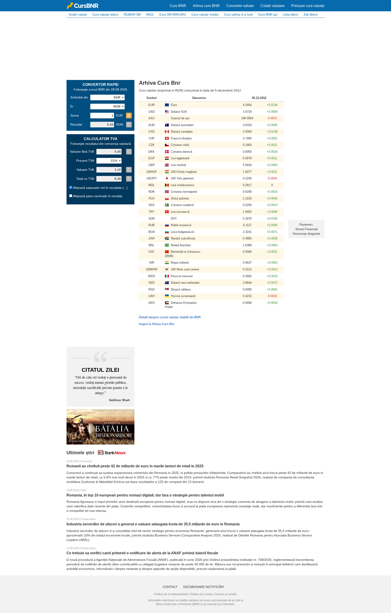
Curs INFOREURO (172, 14)
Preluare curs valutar (307, 6)
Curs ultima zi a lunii (238, 14)
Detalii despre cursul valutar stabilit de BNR (170, 317)
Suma (74, 115)
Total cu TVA (85, 178)
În (71, 106)
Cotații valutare (272, 6)
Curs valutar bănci (105, 14)
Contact (170, 587)
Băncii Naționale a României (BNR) (178, 604)
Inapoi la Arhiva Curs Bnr (156, 324)
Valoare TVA (85, 169)
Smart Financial (306, 229)
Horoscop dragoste (306, 233)
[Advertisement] (195, 48)
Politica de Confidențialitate (171, 594)
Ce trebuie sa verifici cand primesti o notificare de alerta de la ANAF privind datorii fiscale (142, 553)
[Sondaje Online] (100, 426)
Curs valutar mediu (205, 14)
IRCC (150, 14)
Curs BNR (178, 6)
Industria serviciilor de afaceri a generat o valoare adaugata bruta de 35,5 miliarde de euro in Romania (153, 524)
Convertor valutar (240, 6)
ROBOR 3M (132, 14)
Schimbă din (79, 97)
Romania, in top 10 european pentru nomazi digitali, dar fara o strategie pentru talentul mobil (145, 495)
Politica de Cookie (201, 594)
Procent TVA (85, 160)
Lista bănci (290, 14)
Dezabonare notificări (203, 587)
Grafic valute (78, 14)
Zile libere (311, 14)
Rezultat (76, 124)
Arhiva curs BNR (206, 6)
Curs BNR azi (267, 14)
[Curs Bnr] (82, 5)
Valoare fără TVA (82, 151)
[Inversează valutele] (129, 115)
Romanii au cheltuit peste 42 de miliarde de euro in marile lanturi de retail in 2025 (135, 466)
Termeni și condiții (226, 594)
